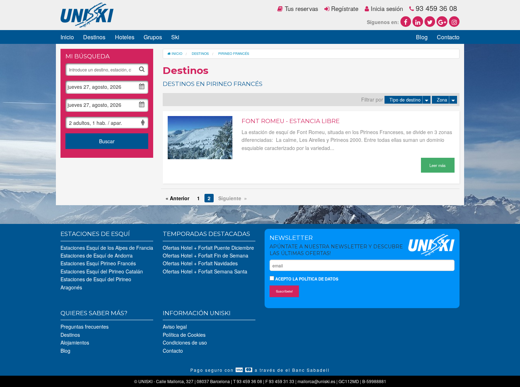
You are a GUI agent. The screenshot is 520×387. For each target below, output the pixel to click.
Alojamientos (74, 342)
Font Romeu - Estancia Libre (291, 121)
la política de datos (315, 279)
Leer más (437, 165)
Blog (422, 37)
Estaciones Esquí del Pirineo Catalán (101, 271)
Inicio (67, 37)
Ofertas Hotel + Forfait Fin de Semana (205, 255)
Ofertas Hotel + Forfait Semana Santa (205, 271)
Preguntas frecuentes (84, 326)
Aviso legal (175, 326)
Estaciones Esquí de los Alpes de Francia (106, 247)
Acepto (306, 279)
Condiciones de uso (185, 342)
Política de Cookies (184, 334)
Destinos (94, 37)
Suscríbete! (284, 291)
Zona (442, 100)
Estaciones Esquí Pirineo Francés (98, 263)
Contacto (448, 37)
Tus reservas (300, 8)
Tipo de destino (405, 100)
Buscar (107, 141)
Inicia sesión (386, 8)
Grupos (153, 37)
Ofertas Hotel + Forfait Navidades (200, 263)
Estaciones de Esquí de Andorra (96, 255)
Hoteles (124, 37)
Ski (175, 37)
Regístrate (343, 8)
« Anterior (177, 198)
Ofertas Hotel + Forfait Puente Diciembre (208, 247)
